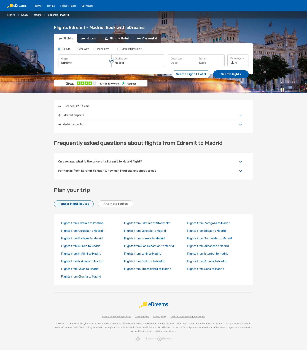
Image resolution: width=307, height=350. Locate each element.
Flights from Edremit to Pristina (82, 223)
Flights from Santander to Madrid (209, 238)
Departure (176, 58)
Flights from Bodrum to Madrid (144, 261)
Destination (121, 58)
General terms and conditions (116, 317)
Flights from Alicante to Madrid (208, 246)
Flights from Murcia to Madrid (81, 246)
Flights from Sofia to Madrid (205, 269)
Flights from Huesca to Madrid (144, 238)
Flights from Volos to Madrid (80, 269)
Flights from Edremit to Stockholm (147, 223)
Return (203, 58)
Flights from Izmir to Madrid (142, 253)
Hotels (51, 5)
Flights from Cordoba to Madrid (82, 230)
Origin (64, 58)
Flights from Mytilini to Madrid (81, 253)
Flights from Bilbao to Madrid (206, 230)
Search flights (231, 74)
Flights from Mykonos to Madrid (82, 261)
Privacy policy (159, 317)
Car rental (87, 5)
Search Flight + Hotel (191, 74)
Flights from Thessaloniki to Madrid (147, 269)
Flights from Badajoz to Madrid (82, 238)
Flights (38, 5)
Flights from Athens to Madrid (207, 261)
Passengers (237, 58)
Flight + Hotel (68, 5)
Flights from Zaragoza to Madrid (208, 223)
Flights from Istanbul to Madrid (207, 253)
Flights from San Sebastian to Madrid (149, 246)
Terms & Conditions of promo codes (188, 317)
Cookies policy (142, 317)
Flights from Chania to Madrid (81, 276)
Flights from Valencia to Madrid (145, 230)
